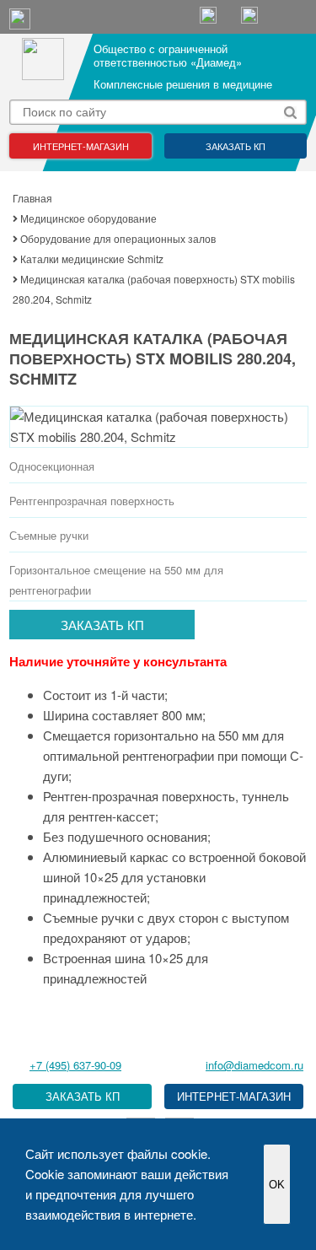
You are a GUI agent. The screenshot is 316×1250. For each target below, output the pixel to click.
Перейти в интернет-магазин (233, 1096)
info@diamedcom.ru (254, 1065)
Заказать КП (235, 146)
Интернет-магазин (81, 146)
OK (277, 1184)
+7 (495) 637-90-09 (75, 1065)
